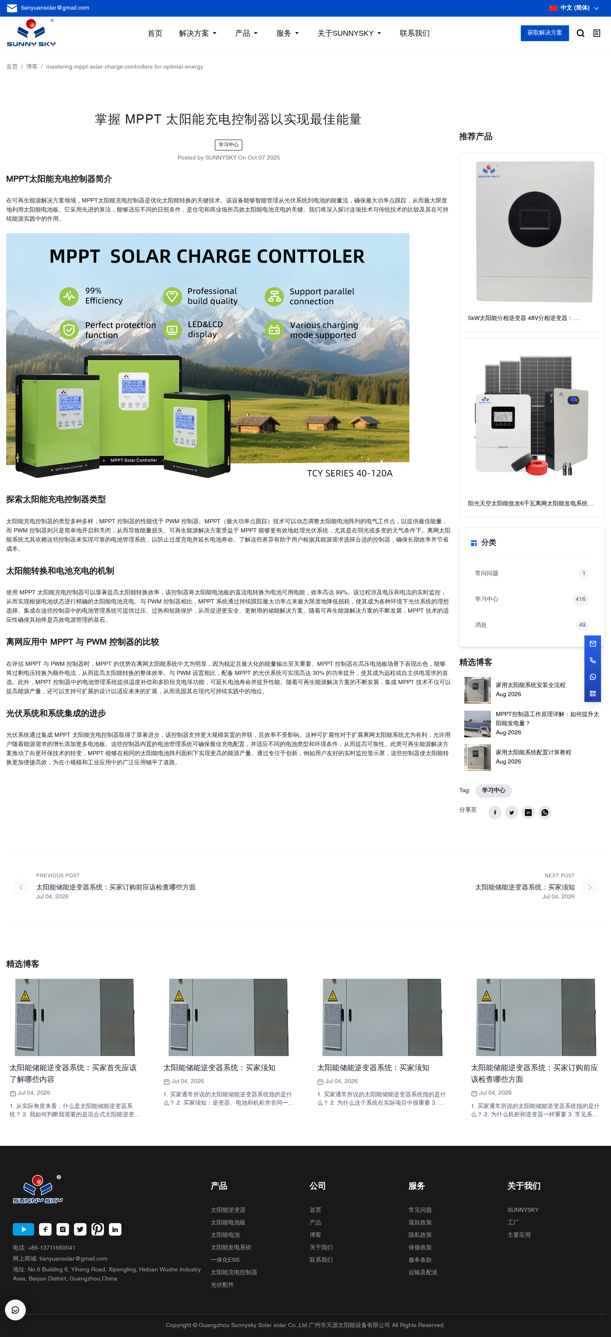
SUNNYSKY (523, 1210)
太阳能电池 (225, 1235)
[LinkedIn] (115, 1229)
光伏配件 (222, 1285)
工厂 (513, 1223)
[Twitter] (80, 1229)
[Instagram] (63, 1229)
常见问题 (420, 1210)
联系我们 (321, 1260)
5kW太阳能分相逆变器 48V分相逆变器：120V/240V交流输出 (520, 319)
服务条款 (420, 1260)
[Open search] (580, 33)
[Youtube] (23, 1229)
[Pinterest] (97, 1229)
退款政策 (420, 1223)
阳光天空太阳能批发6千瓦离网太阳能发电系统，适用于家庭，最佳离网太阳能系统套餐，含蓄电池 (532, 504)
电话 (44, 1248)
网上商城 (60, 1259)
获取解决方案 (544, 33)
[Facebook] (45, 1229)
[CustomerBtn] (15, 1310)
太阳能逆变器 (228, 1210)
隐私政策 (420, 1235)
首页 (12, 67)
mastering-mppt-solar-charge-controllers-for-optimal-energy (124, 67)
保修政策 (420, 1248)
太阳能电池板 (228, 1223)
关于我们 (321, 1248)
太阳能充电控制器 (234, 1272)
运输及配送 (423, 1272)
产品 (315, 1223)
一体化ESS (225, 1260)
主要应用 (519, 1235)
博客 (32, 67)
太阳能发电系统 (231, 1248)
